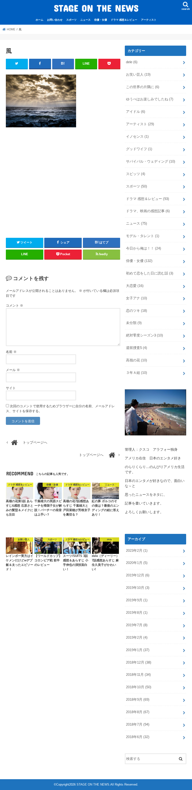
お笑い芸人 (138, 74)
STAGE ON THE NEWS (96, 7)
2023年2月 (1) (137, 550)
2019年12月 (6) (137, 575)
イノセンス (137, 136)
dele (131, 62)
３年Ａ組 (136, 373)
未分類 (134, 323)
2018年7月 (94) (137, 724)
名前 (11, 352)
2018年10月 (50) (138, 687)
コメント (14, 305)
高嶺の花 (136, 360)
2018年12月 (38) (138, 662)
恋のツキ (136, 311)
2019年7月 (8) (137, 625)
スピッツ (135, 174)
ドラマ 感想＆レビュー (124, 19)
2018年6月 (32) (137, 737)
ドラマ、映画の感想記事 (148, 211)
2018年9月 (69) (137, 699)
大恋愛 (135, 286)
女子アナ (136, 298)
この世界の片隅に (142, 87)
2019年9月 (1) (137, 600)
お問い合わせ (55, 19)
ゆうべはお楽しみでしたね (149, 99)
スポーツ (71, 19)
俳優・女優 (100, 19)
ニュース (85, 19)
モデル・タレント (142, 236)
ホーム (39, 19)
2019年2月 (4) (137, 637)
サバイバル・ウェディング (150, 161)
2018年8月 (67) (137, 712)
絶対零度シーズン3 (144, 335)
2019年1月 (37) (137, 650)
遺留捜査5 (136, 348)
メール (13, 370)
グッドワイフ (139, 149)
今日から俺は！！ (143, 248)
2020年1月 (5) (137, 563)
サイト (11, 388)
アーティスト (148, 19)
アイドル (135, 111)
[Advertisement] (63, 181)
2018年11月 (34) (138, 675)
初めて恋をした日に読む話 (149, 273)
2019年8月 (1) (137, 612)
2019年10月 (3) (137, 588)
